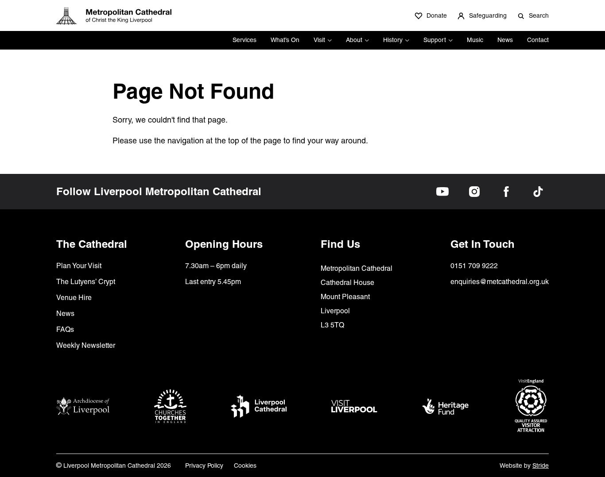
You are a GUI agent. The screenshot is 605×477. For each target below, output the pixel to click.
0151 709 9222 (474, 266)
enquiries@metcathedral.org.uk (499, 281)
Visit (319, 39)
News (505, 39)
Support (434, 39)
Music (475, 39)
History (393, 39)
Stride (540, 465)
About (354, 39)
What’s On (285, 39)
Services (244, 39)
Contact (538, 39)
